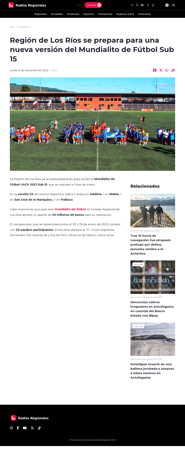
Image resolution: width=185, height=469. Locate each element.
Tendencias (73, 14)
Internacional (105, 14)
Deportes (88, 14)
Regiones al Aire (125, 14)
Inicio (12, 27)
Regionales (40, 14)
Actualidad (57, 14)
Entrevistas (144, 14)
